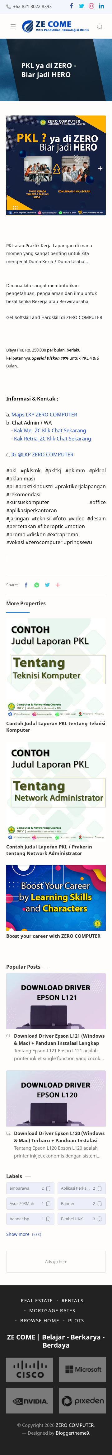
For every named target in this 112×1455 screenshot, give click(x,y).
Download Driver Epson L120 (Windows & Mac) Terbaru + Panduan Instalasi (59, 1136)
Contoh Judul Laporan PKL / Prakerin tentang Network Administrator (49, 849)
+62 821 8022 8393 (32, 6)
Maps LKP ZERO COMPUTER (44, 414)
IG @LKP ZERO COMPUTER (42, 454)
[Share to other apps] (58, 585)
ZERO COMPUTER (75, 1425)
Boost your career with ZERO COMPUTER (53, 936)
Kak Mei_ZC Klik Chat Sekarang (50, 430)
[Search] (99, 26)
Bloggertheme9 (72, 1433)
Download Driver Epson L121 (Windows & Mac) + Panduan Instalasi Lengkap (59, 1039)
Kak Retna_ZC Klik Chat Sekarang (52, 438)
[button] (71, 7)
